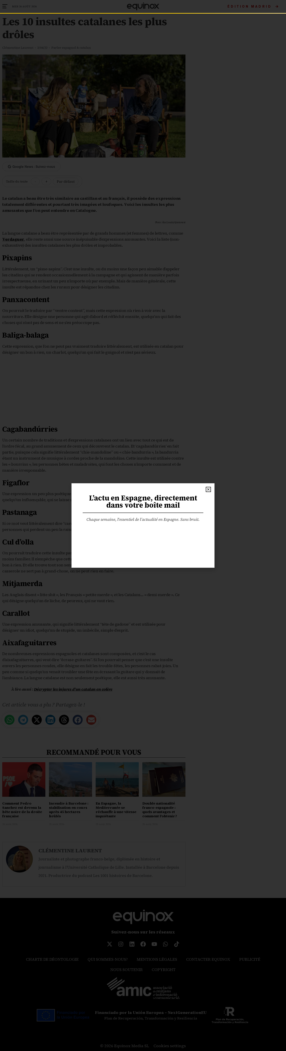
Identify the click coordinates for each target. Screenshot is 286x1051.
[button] (208, 489)
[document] (143, 525)
